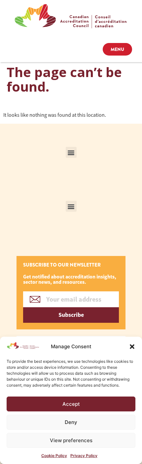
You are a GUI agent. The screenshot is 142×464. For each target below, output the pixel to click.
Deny (71, 422)
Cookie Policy (54, 455)
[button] (132, 346)
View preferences (71, 440)
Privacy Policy (83, 455)
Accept (71, 404)
